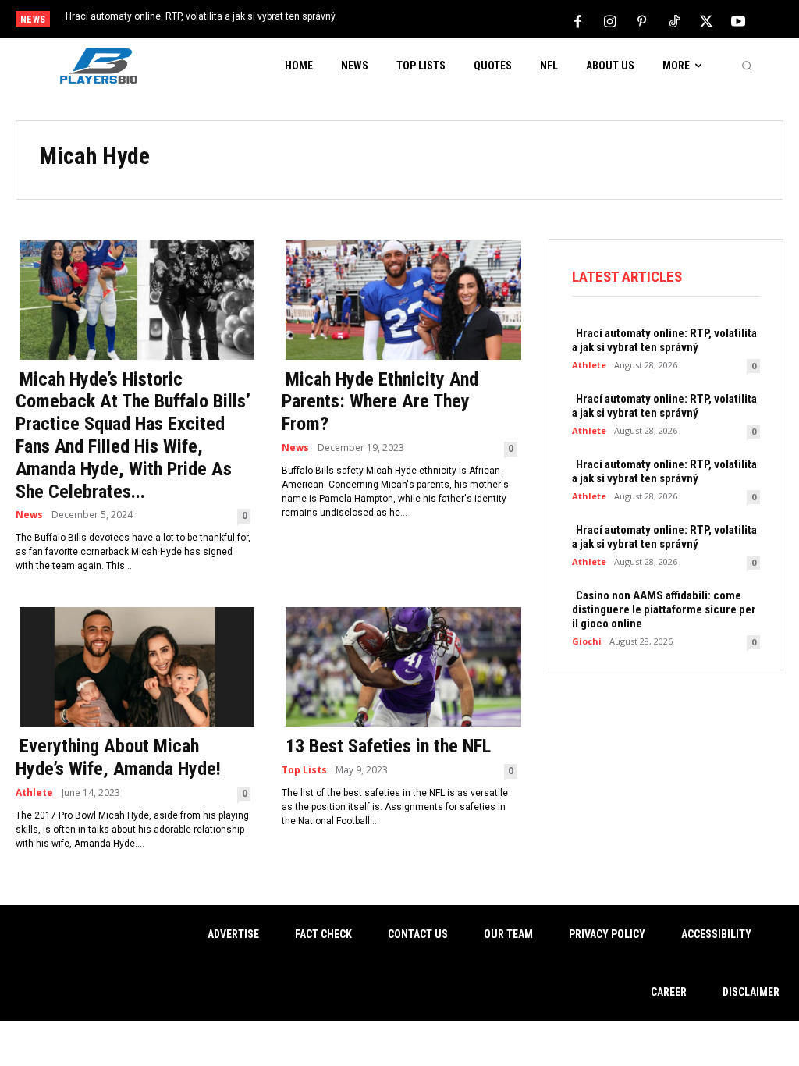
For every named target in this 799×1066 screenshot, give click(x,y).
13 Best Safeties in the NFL (388, 746)
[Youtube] (738, 20)
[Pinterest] (642, 20)
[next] (440, 20)
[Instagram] (610, 20)
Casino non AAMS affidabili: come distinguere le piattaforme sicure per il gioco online (664, 609)
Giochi (587, 641)
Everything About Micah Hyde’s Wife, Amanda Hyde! (118, 757)
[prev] (415, 20)
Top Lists (304, 770)
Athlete (34, 793)
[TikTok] (674, 20)
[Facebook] (578, 20)
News (29, 515)
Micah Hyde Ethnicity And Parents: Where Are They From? (380, 401)
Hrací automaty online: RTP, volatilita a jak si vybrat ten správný (201, 16)
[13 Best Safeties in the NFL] (399, 665)
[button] (747, 65)
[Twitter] (706, 20)
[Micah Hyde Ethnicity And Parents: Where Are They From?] (399, 298)
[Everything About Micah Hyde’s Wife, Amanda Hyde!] (133, 665)
